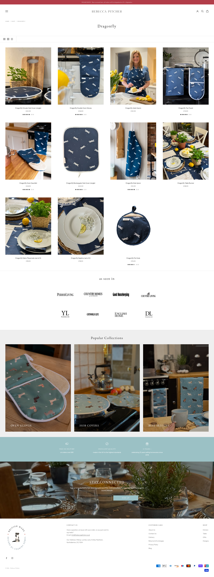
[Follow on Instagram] (12, 558)
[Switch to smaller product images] (8, 39)
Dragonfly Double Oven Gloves (81, 108)
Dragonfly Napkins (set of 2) (81, 258)
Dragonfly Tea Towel (186, 108)
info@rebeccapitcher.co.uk (81, 535)
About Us (152, 530)
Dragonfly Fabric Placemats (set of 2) (28, 258)
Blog (150, 548)
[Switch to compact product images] (12, 39)
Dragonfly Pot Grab (133, 258)
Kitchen (205, 530)
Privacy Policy (153, 545)
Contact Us (152, 534)
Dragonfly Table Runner (186, 183)
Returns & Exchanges (156, 541)
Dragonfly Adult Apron (133, 108)
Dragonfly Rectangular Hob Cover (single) (80, 183)
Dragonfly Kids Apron (133, 183)
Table (205, 534)
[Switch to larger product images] (4, 39)
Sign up (126, 498)
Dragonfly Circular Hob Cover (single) (28, 108)
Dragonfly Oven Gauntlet (28, 183)
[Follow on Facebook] (6, 558)
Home (7, 21)
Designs (206, 541)
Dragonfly (21, 21)
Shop (13, 21)
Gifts (204, 537)
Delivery (151, 537)
